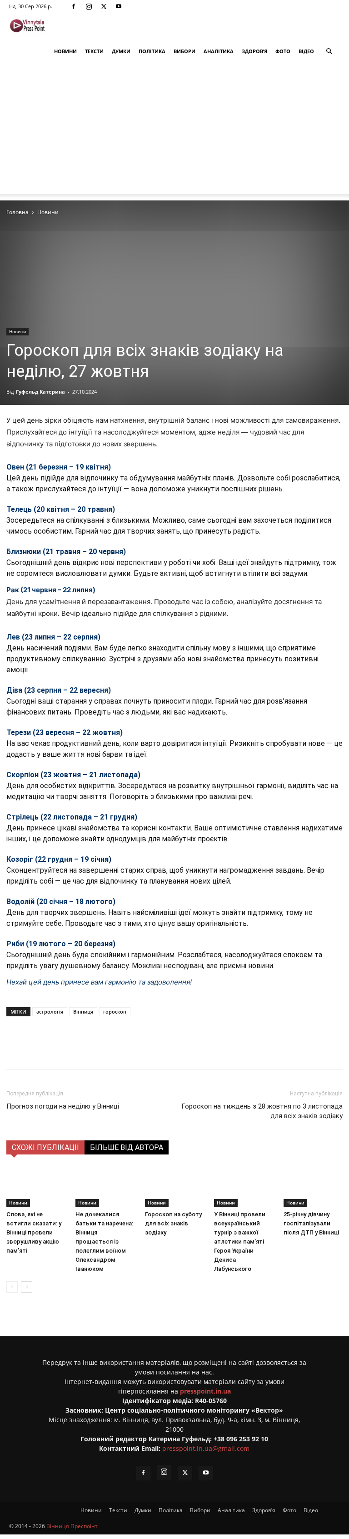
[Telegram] (127, 1051)
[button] (329, 51)
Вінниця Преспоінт (72, 1526)
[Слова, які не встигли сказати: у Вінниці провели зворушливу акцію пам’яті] (35, 1186)
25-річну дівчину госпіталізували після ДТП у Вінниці (311, 1223)
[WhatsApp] (169, 1051)
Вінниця (83, 1011)
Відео (306, 51)
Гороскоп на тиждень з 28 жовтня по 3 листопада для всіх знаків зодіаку (262, 1111)
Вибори (184, 51)
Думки (121, 51)
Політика (152, 51)
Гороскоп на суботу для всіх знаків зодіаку (173, 1223)
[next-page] (26, 1287)
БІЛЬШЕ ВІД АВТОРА (126, 1147)
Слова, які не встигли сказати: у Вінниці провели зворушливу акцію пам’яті (33, 1232)
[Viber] (148, 1051)
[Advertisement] (174, 130)
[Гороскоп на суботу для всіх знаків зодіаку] (174, 1186)
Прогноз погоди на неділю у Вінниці (62, 1106)
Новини (65, 51)
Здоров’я (254, 51)
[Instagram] (88, 6)
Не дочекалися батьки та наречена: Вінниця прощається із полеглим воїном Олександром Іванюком (104, 1241)
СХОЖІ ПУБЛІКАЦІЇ (45, 1147)
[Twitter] (103, 6)
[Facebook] (73, 6)
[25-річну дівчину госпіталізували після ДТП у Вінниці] (313, 1186)
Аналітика (219, 51)
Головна (17, 212)
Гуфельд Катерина (40, 391)
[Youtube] (118, 6)
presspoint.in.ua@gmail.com (205, 1448)
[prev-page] (12, 1287)
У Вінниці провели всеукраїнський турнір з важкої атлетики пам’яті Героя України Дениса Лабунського (239, 1241)
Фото (282, 51)
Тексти (94, 51)
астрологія (49, 1011)
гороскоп (114, 1011)
